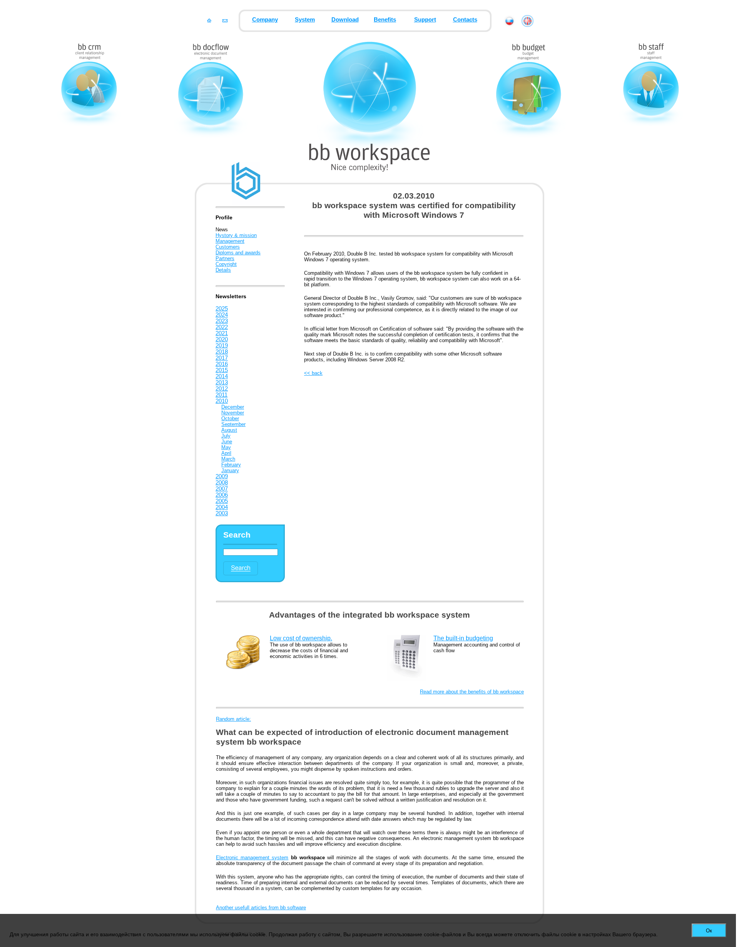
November (232, 413)
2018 (222, 352)
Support (425, 20)
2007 (222, 489)
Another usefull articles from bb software (261, 907)
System (305, 20)
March (228, 459)
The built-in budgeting (463, 638)
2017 (222, 358)
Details (223, 270)
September (233, 424)
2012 (222, 389)
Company (265, 20)
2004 (222, 507)
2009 (222, 476)
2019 (222, 345)
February (231, 465)
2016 (222, 364)
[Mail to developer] (224, 20)
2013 (222, 382)
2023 (222, 321)
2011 (221, 395)
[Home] (209, 20)
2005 (222, 501)
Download (345, 20)
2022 (222, 327)
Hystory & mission (236, 235)
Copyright (226, 264)
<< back (313, 373)
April (226, 453)
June (226, 441)
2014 (222, 376)
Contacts (465, 20)
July (226, 436)
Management (230, 241)
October (230, 418)
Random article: (233, 719)
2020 (222, 339)
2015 (222, 370)
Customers (228, 247)
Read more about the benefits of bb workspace (472, 692)
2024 (222, 315)
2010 (222, 401)
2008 (222, 482)
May (226, 447)
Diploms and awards (238, 253)
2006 (222, 495)
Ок (709, 931)
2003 (222, 513)
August (229, 430)
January (230, 470)
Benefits (385, 20)
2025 (222, 309)
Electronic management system (252, 857)
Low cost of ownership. (301, 638)
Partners (225, 258)
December (232, 407)
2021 (222, 333)
